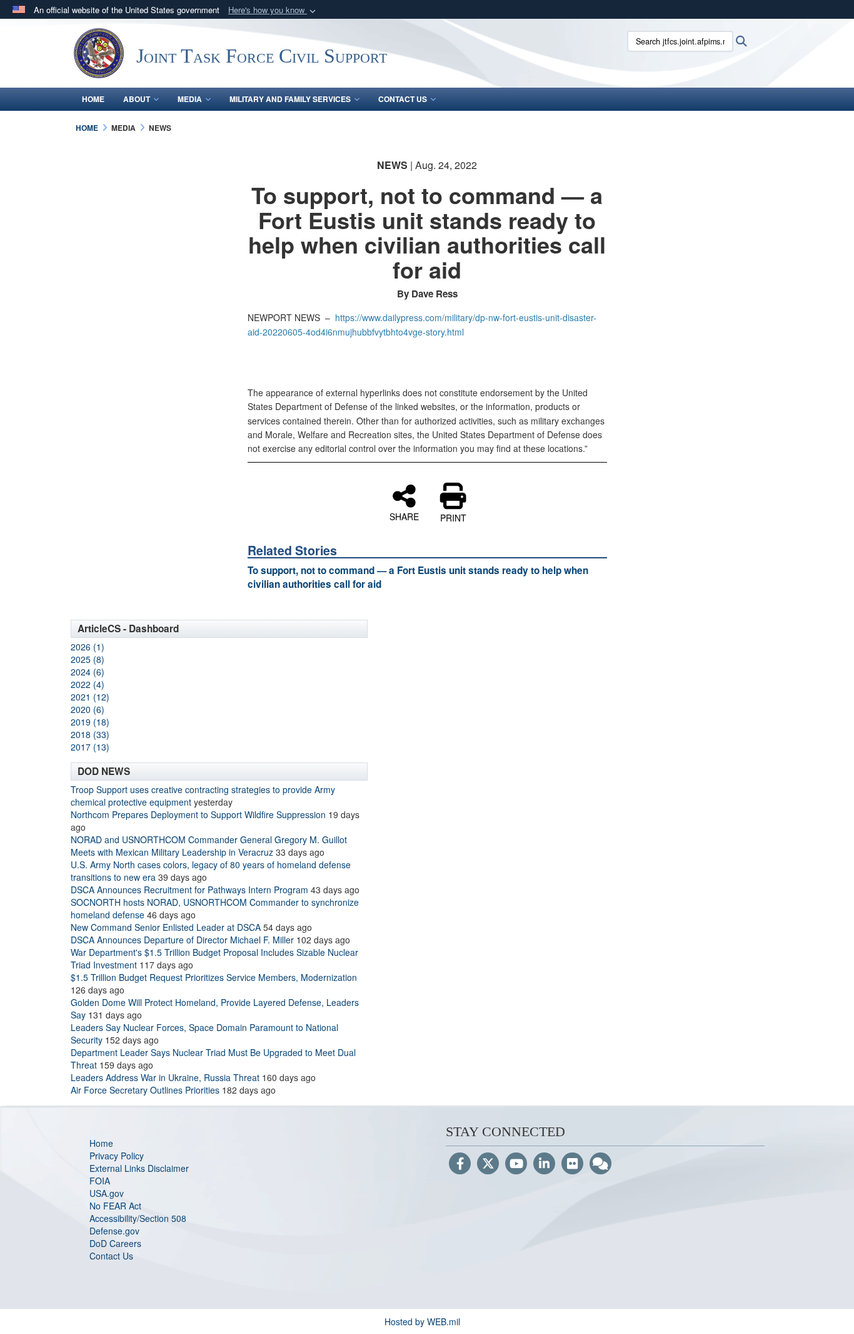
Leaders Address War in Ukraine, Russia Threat (165, 1077)
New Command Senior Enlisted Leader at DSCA (166, 927)
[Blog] (600, 1164)
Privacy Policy (116, 1155)
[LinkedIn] (544, 1164)
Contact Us (402, 99)
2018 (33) (90, 734)
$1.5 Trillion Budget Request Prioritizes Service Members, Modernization (214, 977)
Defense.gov (114, 1230)
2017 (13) (90, 747)
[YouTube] (516, 1164)
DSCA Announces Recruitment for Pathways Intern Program (189, 889)
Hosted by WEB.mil (422, 1321)
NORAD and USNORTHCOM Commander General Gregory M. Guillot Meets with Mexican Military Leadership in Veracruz (209, 845)
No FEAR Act (115, 1205)
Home (93, 99)
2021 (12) (90, 696)
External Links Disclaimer (139, 1168)
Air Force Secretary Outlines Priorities (145, 1090)
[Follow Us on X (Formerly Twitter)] (488, 1164)
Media (190, 99)
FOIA (99, 1180)
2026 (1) (87, 646)
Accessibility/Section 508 (137, 1218)
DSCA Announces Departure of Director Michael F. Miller (182, 939)
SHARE (404, 515)
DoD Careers (115, 1243)
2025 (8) (87, 659)
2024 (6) (87, 671)
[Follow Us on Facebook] (460, 1164)
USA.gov (106, 1193)
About (136, 99)
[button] (273, 10)
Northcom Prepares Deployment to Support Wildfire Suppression (198, 814)
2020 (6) (87, 709)
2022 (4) (87, 684)
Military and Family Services (290, 99)
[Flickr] (572, 1164)
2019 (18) (90, 722)
